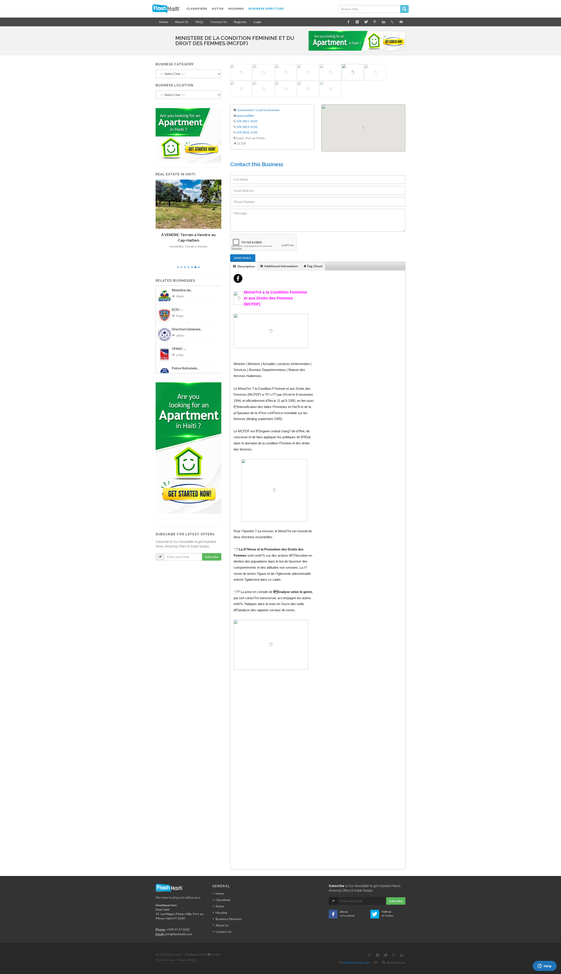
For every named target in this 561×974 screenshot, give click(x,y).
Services (240, 370)
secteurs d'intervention (293, 364)
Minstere (254, 364)
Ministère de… (182, 290)
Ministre (239, 364)
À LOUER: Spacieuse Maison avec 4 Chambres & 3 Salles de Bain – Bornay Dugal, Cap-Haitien (189, 240)
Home (163, 22)
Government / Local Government (258, 110)
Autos (220, 906)
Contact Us (218, 22)
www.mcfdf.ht (245, 116)
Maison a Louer (196, 252)
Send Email (243, 258)
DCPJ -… (177, 310)
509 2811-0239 (246, 121)
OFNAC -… (179, 349)
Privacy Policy (187, 960)
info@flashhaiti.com (178, 934)
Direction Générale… (187, 329)
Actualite (269, 364)
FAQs (199, 22)
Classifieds (223, 900)
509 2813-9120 (246, 127)
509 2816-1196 (246, 132)
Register (240, 22)
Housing (221, 912)
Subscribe (211, 557)
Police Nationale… (185, 368)
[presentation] (243, 266)
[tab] (244, 266)
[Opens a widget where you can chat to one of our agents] (545, 966)
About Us (181, 22)
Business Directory (229, 919)
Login (257, 22)
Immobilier (178, 252)
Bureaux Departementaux (267, 370)
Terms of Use (165, 960)
